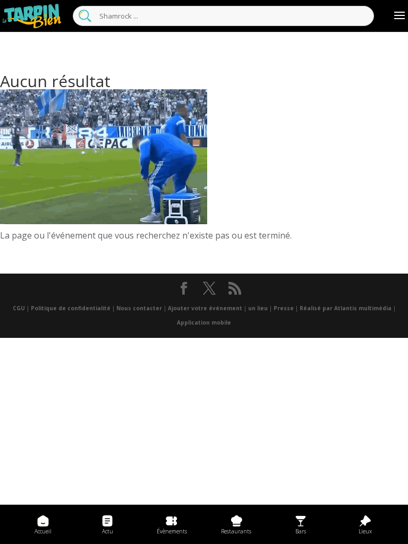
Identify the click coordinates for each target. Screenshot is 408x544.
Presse (284, 308)
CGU (19, 308)
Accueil (43, 531)
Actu (107, 531)
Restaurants (236, 531)
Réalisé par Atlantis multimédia (346, 308)
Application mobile (204, 322)
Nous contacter (139, 308)
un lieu (258, 308)
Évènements (172, 531)
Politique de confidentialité (70, 308)
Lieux (365, 531)
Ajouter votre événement (205, 308)
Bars (300, 531)
